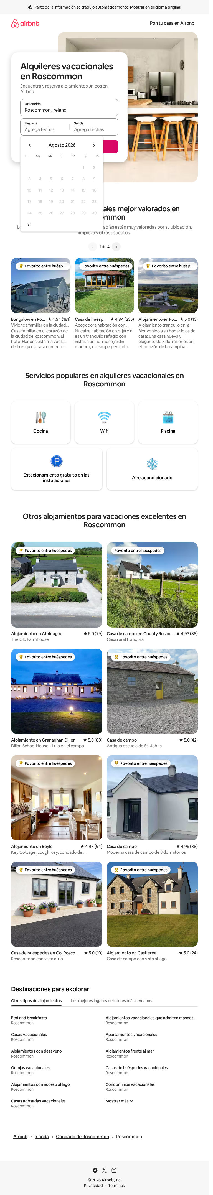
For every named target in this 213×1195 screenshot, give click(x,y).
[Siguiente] (116, 246)
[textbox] (45, 129)
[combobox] (69, 110)
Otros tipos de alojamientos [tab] (36, 1000)
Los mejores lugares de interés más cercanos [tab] (111, 1000)
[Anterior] (92, 246)
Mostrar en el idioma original (155, 7)
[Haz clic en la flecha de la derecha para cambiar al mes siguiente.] (93, 145)
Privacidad (93, 1185)
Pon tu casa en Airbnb (172, 23)
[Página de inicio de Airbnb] (25, 23)
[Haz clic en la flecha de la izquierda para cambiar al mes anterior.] (30, 145)
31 (29, 224)
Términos (116, 1185)
